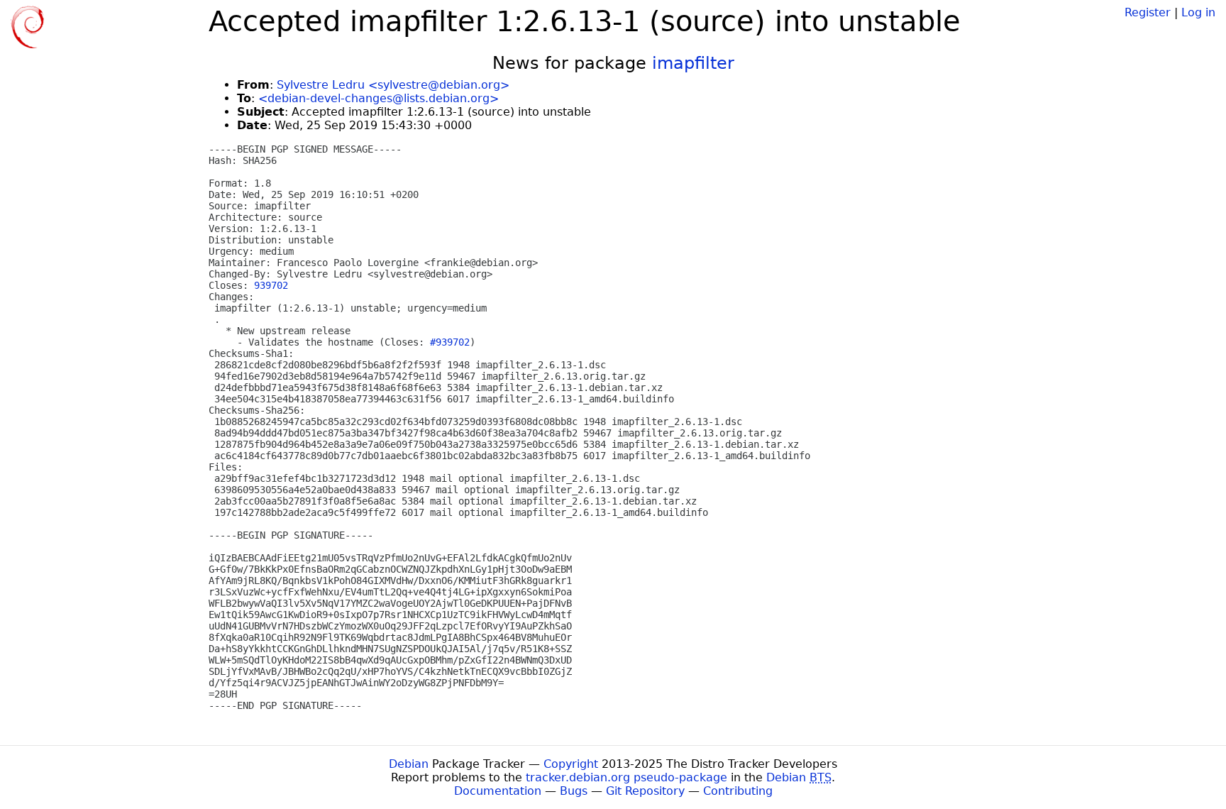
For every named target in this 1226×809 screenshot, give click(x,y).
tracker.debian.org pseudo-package (626, 777)
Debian (409, 764)
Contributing (738, 791)
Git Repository (645, 791)
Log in (1198, 12)
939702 (271, 285)
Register (1148, 12)
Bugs (573, 791)
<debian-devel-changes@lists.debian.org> (378, 98)
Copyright (570, 764)
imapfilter (693, 63)
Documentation (497, 791)
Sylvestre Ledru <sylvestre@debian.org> (393, 85)
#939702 (450, 342)
